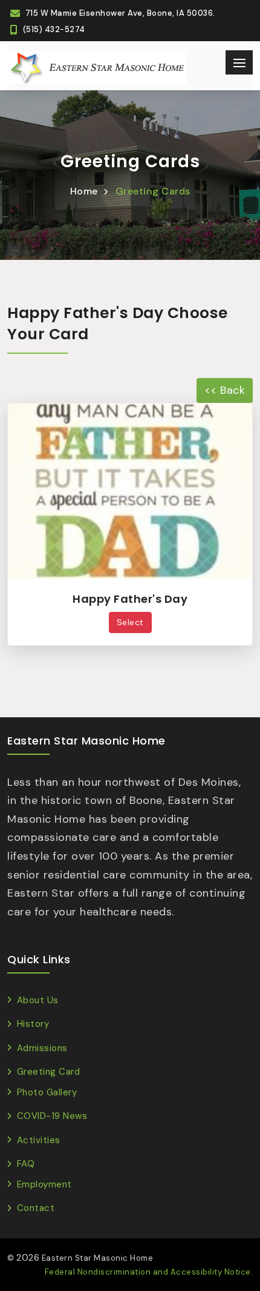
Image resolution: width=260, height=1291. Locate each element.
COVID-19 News (52, 1116)
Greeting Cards (152, 191)
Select (130, 622)
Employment (44, 1184)
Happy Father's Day (130, 598)
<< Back (224, 390)
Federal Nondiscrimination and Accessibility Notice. (149, 1272)
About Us (38, 1000)
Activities (38, 1140)
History (33, 1024)
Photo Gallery (47, 1092)
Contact (35, 1208)
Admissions (42, 1048)
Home (84, 191)
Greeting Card (48, 1072)
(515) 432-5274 (54, 29)
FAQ (25, 1164)
